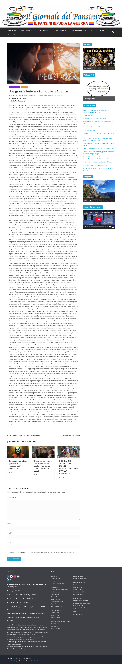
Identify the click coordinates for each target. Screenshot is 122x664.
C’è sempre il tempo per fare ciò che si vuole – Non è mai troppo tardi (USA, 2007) (43, 466)
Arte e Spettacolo (41, 30)
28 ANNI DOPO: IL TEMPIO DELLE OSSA (95, 165)
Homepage (12, 30)
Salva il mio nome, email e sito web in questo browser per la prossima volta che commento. (41, 552)
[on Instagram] (14, 576)
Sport (93, 30)
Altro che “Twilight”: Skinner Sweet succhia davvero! (98, 148)
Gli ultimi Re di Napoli (70, 435)
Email (9, 533)
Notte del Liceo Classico (14, 603)
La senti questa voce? (89, 130)
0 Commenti (18, 95)
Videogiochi (58, 95)
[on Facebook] (8, 576)
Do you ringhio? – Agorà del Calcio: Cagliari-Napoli (23, 607)
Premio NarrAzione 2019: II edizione (18, 617)
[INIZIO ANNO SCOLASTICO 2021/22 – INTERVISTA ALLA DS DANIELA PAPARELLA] (68, 447)
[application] (99, 219)
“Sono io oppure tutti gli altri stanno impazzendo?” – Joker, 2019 (18, 465)
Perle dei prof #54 (114, 99)
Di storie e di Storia (78, 30)
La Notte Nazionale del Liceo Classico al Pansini (97, 162)
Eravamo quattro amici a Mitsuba (93, 127)
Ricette (102, 30)
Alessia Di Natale (28, 95)
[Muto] (110, 227)
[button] (31, 30)
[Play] (85, 227)
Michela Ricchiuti (43, 95)
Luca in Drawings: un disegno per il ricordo (21, 613)
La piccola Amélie (88, 115)
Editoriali (11, 35)
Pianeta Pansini (24, 30)
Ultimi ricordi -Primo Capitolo (16, 599)
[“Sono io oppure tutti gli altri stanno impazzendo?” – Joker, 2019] (18, 447)
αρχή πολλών (88, 200)
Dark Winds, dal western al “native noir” (95, 118)
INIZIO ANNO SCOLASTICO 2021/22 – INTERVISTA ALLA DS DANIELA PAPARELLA (68, 467)
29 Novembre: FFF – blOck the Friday (18, 595)
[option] (91, 89)
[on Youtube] (18, 576)
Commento (11, 498)
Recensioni (24, 87)
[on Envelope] (11, 576)
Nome (9, 524)
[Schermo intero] (113, 227)
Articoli (35, 95)
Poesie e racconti (60, 30)
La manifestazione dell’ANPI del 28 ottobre (24, 435)
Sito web (10, 542)
